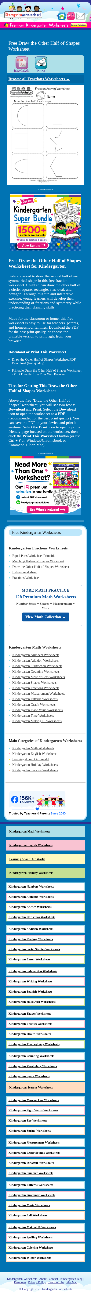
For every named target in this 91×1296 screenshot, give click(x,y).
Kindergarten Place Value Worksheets (37, 710)
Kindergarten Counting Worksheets (35, 671)
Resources (20, 1282)
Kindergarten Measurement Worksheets (38, 693)
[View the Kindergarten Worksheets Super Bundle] (45, 221)
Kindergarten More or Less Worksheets (38, 677)
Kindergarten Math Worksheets (35, 647)
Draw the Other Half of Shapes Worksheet (40, 566)
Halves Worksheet (24, 572)
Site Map (71, 1282)
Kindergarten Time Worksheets (33, 715)
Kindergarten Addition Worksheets (35, 660)
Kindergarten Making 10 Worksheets (37, 721)
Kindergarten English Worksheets (34, 753)
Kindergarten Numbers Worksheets (35, 655)
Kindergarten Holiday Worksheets (35, 764)
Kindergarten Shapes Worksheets (34, 682)
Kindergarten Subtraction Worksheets (37, 666)
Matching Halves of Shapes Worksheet (38, 561)
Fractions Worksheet (26, 578)
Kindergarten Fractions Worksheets (38, 548)
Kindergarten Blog (71, 1279)
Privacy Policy (37, 1282)
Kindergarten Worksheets (61, 741)
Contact (53, 1279)
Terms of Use (56, 1282)
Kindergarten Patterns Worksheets (35, 699)
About (43, 1279)
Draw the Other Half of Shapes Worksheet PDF (44, 359)
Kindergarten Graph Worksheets (33, 704)
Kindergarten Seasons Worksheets (35, 770)
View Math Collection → (45, 617)
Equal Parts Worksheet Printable (33, 555)
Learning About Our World (30, 759)
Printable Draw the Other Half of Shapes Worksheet (46, 370)
